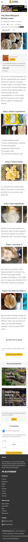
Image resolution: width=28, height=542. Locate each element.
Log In (14, 419)
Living (3, 491)
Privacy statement (8, 533)
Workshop (4, 481)
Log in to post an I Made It (14, 354)
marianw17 (9, 431)
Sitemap (4, 511)
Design (4, 484)
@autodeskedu (8, 524)
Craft (3, 486)
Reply (14, 444)
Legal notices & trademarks (10, 538)
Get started (5, 506)
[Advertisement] (14, 8)
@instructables (8, 521)
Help (3, 508)
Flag (5, 441)
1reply (4, 447)
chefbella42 (6, 21)
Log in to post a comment (14, 453)
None (6, 71)
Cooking (13, 21)
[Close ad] (25, 6)
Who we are (5, 513)
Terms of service (20, 531)
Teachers (4, 496)
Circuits (4, 479)
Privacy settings (19, 533)
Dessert (19, 21)
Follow (12, 59)
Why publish (5, 504)
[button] (2, 2)
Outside (4, 493)
